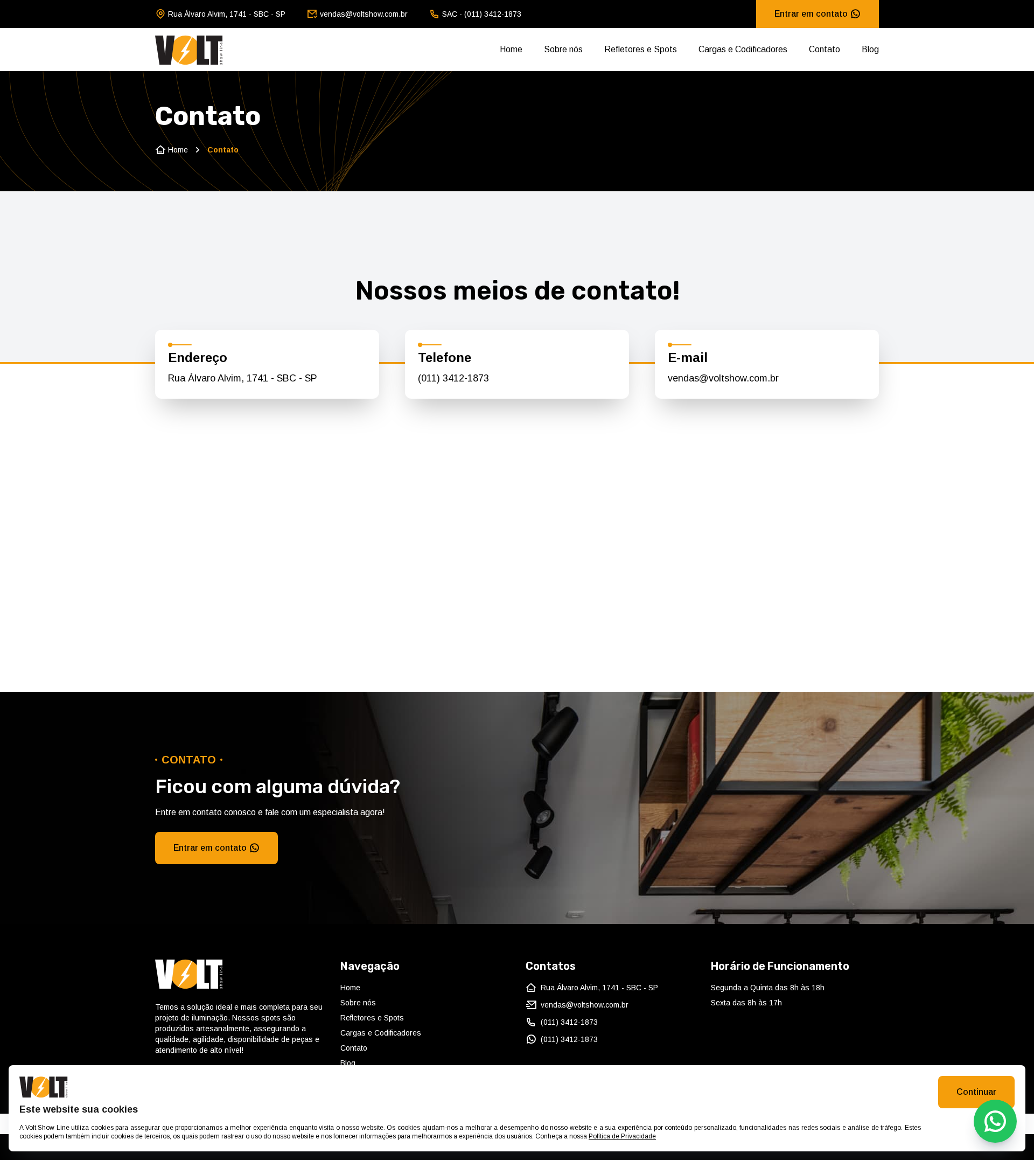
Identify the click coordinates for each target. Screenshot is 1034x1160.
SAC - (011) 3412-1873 (481, 14)
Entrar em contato (811, 13)
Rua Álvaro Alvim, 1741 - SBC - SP (226, 14)
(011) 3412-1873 (453, 378)
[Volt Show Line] (189, 49)
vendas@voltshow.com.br (364, 14)
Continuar (976, 1091)
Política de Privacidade (622, 1136)
